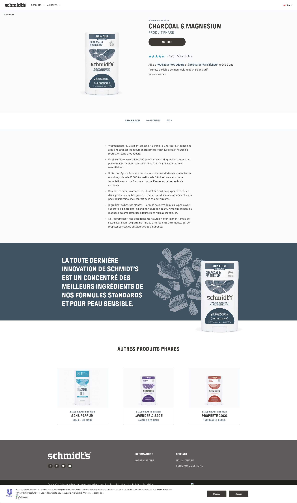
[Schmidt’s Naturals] (15, 5)
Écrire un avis (184, 56)
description (132, 120)
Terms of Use (162, 489)
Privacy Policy (22, 492)
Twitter (63, 466)
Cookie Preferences (84, 492)
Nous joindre (185, 460)
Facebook (50, 466)
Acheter (167, 41)
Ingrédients (153, 120)
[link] (162, 56)
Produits (36, 5)
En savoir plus (157, 74)
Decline (216, 493)
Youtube (69, 466)
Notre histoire (144, 460)
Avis (169, 120)
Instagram (56, 466)
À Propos (52, 5)
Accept (239, 493)
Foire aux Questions (189, 465)
